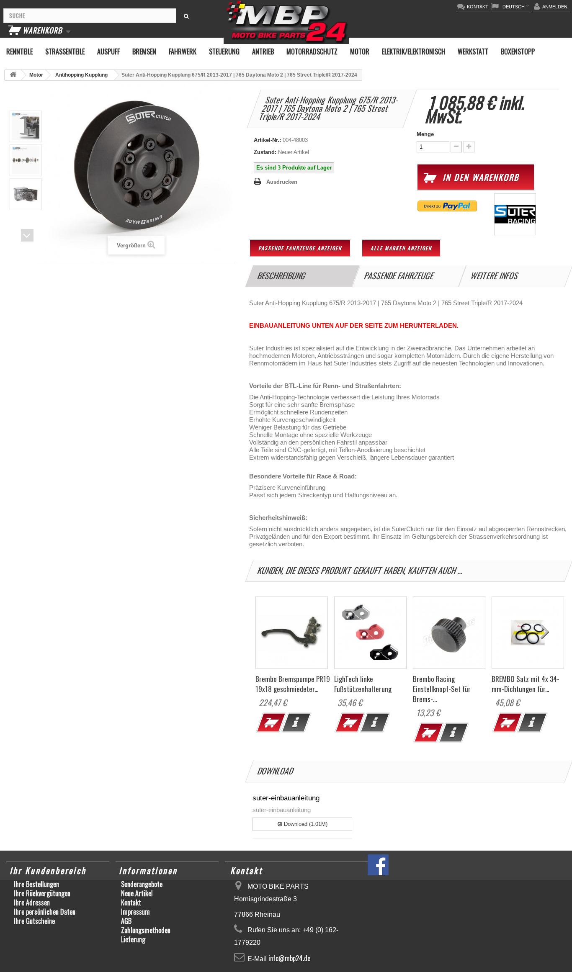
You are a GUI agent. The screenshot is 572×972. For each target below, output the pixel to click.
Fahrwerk (182, 51)
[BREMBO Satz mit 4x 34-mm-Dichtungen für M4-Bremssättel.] (528, 633)
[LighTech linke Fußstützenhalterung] (370, 633)
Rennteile (19, 51)
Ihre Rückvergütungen (42, 893)
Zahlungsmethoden (145, 930)
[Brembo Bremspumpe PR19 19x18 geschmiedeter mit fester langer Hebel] (291, 633)
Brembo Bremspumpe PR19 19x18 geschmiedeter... (292, 684)
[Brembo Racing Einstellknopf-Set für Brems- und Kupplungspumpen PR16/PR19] (449, 633)
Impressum (135, 912)
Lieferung (133, 939)
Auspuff (108, 51)
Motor (359, 51)
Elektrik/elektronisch (413, 51)
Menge (425, 134)
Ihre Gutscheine (34, 921)
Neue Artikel (137, 893)
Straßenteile (65, 51)
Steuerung (224, 51)
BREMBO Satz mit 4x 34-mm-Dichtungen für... (525, 684)
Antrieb (263, 51)
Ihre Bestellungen (36, 884)
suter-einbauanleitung (286, 798)
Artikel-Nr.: (267, 140)
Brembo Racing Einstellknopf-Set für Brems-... (442, 689)
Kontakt (131, 902)
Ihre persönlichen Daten (44, 912)
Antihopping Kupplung (81, 75)
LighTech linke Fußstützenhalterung (363, 684)
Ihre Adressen (32, 902)
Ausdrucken (281, 182)
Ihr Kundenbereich (48, 870)
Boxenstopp (518, 51)
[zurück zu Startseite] (13, 75)
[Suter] (515, 214)
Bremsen (144, 51)
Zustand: (265, 152)
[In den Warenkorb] (269, 725)
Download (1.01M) (304, 824)
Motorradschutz (312, 51)
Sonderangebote (141, 884)
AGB (126, 921)
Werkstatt (473, 51)
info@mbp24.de (289, 958)
